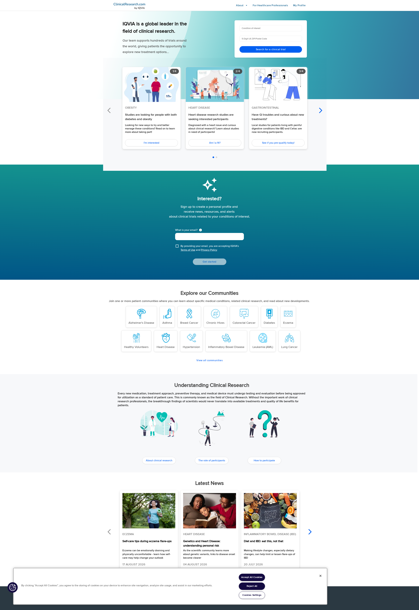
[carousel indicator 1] (213, 157)
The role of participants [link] (211, 460)
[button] (149, 530)
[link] (141, 317)
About (239, 5)
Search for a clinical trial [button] (271, 49)
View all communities (209, 360)
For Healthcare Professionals (270, 5)
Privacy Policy (209, 250)
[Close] (320, 575)
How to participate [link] (264, 460)
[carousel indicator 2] (216, 157)
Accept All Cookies (252, 577)
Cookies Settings (252, 595)
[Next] (320, 110)
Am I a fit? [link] (214, 142)
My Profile (299, 5)
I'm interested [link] (151, 142)
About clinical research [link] (159, 460)
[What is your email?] (201, 230)
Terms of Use (188, 250)
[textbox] (209, 236)
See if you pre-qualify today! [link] (278, 142)
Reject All (252, 586)
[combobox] (270, 28)
